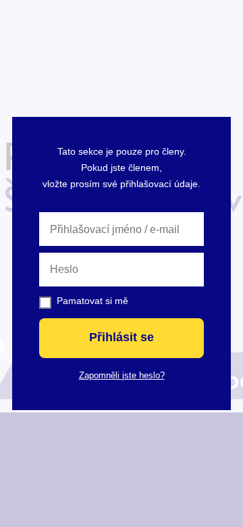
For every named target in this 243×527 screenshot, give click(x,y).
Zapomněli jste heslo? (122, 375)
